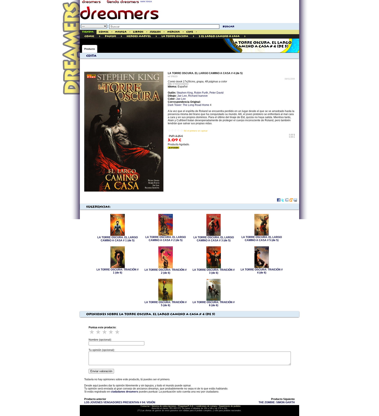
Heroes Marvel (139, 36)
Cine (189, 32)
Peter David (216, 92)
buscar (228, 26)
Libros (138, 32)
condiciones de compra (206, 406)
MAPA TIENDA (146, 2)
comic (89, 36)
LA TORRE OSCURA (174, 36)
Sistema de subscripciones (164, 406)
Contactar (145, 406)
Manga (121, 32)
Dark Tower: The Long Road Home (188, 105)
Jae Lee (182, 95)
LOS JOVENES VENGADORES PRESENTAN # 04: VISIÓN (119, 402)
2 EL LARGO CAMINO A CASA (219, 36)
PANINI (110, 36)
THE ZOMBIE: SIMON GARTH (277, 402)
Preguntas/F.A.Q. (186, 406)
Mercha (173, 32)
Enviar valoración (101, 371)
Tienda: (88, 32)
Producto (89, 49)
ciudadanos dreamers (124, 391)
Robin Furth (201, 92)
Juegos (155, 32)
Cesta (91, 56)
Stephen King (185, 92)
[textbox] (164, 26)
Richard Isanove (198, 95)
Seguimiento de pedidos (230, 406)
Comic (104, 32)
